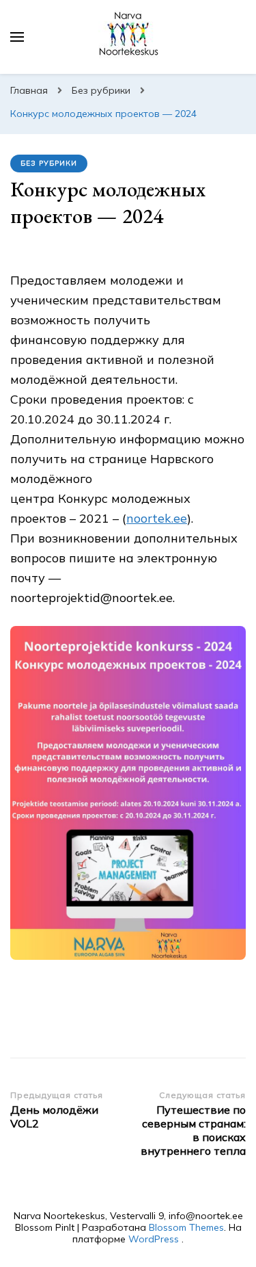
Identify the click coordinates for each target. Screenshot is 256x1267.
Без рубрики (48, 163)
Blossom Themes (186, 1227)
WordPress (153, 1239)
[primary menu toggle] (17, 37)
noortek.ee (156, 518)
